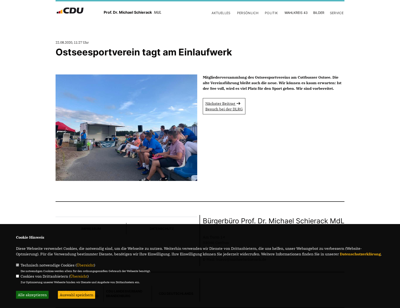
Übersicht (85, 265)
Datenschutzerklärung (360, 254)
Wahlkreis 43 (296, 13)
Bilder (318, 13)
